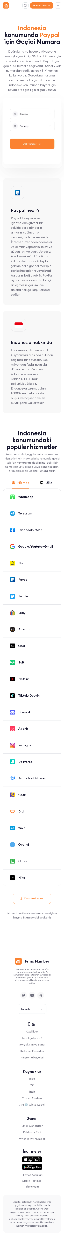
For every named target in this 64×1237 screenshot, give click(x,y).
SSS (32, 1085)
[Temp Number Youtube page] (32, 995)
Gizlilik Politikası (32, 1180)
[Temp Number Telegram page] (40, 995)
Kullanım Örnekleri (32, 1051)
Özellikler (32, 1031)
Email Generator (32, 1125)
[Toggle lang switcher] (25, 5)
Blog (32, 1078)
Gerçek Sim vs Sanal (32, 1044)
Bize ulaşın (32, 1186)
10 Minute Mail (32, 1132)
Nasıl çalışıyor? (32, 1038)
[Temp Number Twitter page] (23, 995)
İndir (32, 1091)
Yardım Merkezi (32, 1098)
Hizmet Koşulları (32, 1175)
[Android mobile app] (32, 1167)
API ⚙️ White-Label (32, 1104)
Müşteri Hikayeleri (32, 1057)
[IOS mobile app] (32, 1159)
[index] (6, 5)
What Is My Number (32, 1138)
